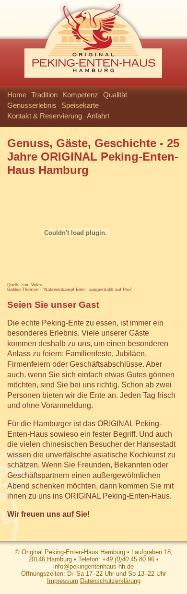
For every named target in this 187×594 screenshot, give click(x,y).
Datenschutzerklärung (110, 580)
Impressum (62, 580)
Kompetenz (80, 95)
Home (16, 95)
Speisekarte (80, 105)
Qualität (115, 95)
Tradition (44, 95)
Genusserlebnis (32, 105)
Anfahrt (98, 116)
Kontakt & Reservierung (44, 116)
